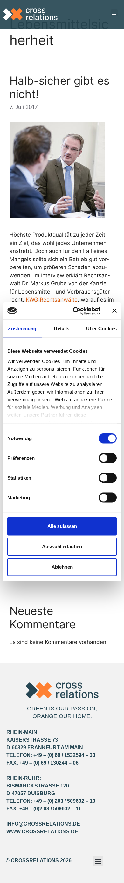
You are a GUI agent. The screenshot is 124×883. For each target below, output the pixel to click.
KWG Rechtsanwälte (52, 299)
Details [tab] (61, 328)
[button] (114, 13)
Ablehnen (62, 567)
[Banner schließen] (114, 311)
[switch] (108, 458)
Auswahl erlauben (62, 546)
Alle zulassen (62, 526)
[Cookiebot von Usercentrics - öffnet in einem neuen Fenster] (75, 311)
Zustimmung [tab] (22, 328)
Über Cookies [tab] (101, 328)
